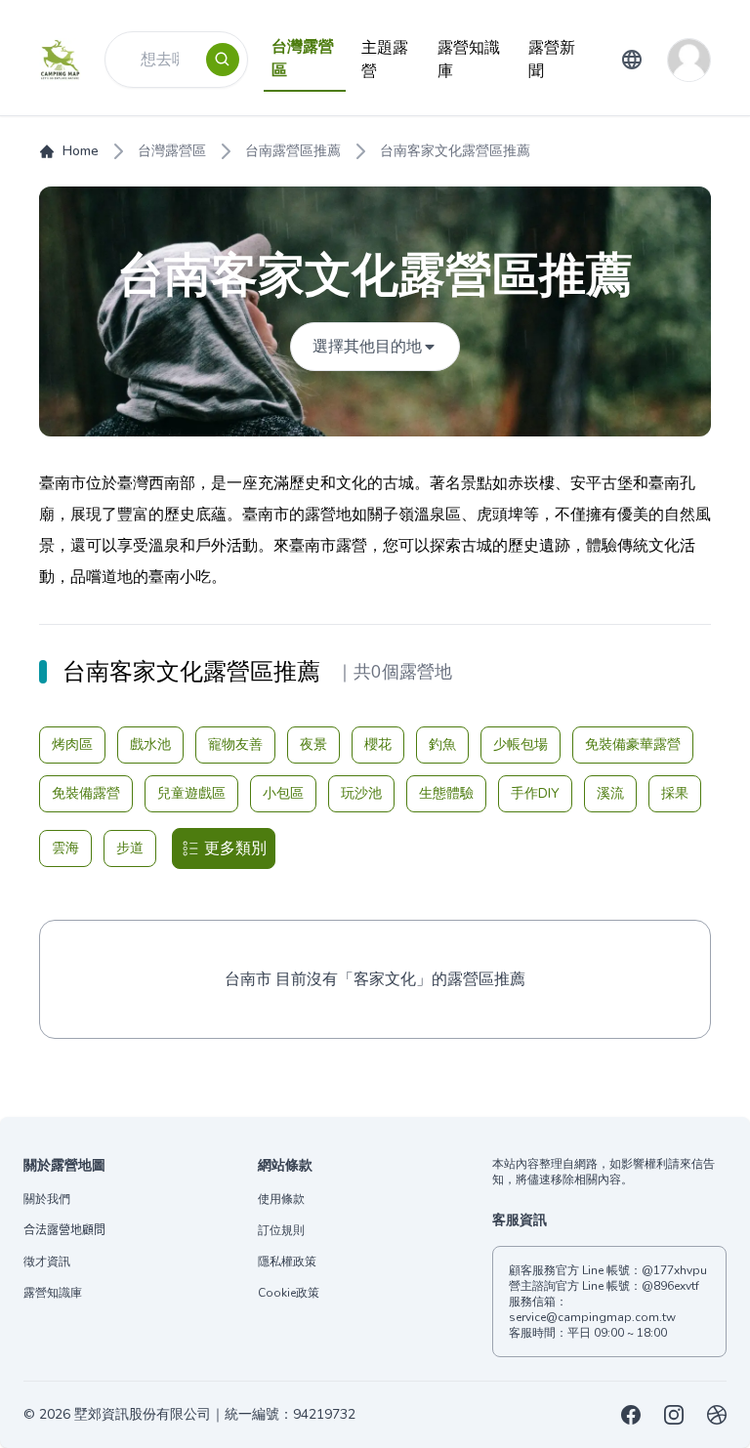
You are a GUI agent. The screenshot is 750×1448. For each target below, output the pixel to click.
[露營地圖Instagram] (674, 1415)
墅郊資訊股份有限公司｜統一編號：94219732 (214, 1414)
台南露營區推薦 (293, 151)
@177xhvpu (674, 1270)
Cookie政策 (288, 1293)
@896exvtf (670, 1286)
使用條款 (281, 1199)
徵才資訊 (46, 1261)
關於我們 (46, 1199)
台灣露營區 (172, 151)
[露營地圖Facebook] (631, 1415)
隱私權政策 (287, 1261)
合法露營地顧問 (64, 1230)
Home (80, 151)
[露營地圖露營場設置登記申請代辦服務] (717, 1415)
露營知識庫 (52, 1293)
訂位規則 (281, 1230)
